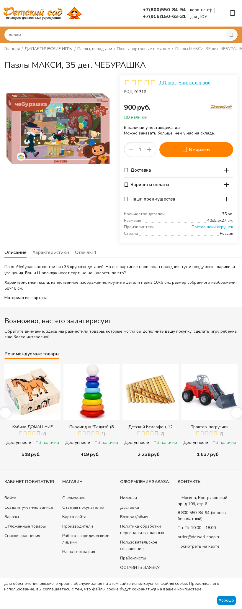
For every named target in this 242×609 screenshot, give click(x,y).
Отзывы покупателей (83, 507)
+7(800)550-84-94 (165, 9)
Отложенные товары (25, 526)
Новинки (128, 498)
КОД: (128, 91)
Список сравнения (22, 536)
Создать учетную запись (28, 507)
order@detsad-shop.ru (199, 537)
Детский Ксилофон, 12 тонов (104, 427)
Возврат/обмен (135, 517)
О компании (74, 498)
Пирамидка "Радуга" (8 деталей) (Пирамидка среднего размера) (45, 427)
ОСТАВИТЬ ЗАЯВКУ (140, 567)
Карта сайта (74, 517)
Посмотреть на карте (199, 546)
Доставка (129, 507)
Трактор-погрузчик (163, 427)
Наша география (78, 551)
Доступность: (32, 442)
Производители (77, 526)
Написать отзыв (194, 83)
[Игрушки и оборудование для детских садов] (43, 13)
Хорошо (226, 600)
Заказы (11, 517)
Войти (10, 498)
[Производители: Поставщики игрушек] (221, 106)
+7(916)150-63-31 (165, 16)
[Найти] (231, 34)
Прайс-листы (133, 558)
